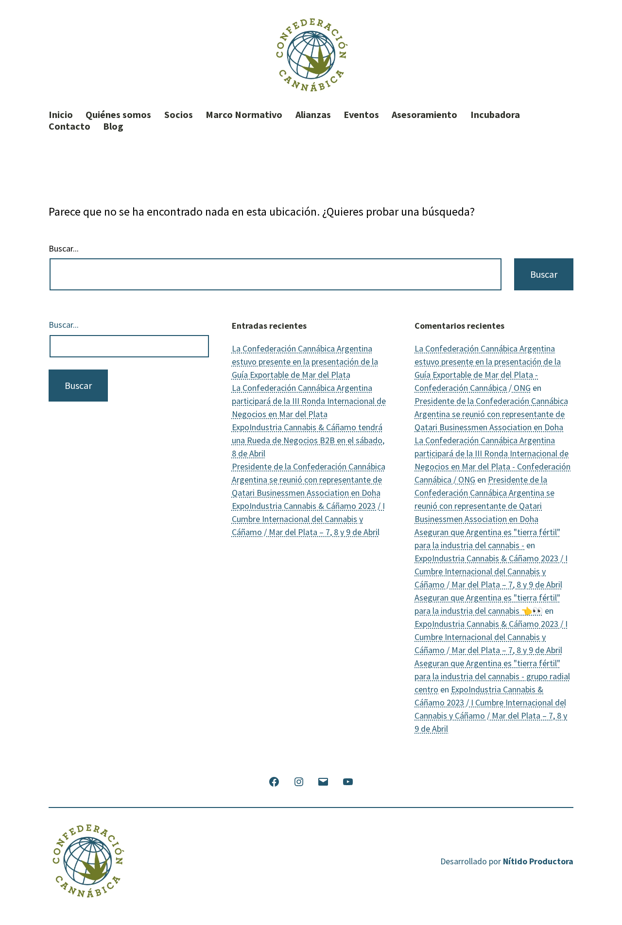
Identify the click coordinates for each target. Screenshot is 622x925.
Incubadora (495, 114)
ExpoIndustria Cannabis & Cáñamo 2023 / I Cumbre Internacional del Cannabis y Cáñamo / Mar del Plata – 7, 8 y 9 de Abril (308, 519)
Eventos (361, 114)
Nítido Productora (538, 861)
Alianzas (313, 114)
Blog (113, 126)
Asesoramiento (424, 114)
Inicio (61, 114)
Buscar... (64, 248)
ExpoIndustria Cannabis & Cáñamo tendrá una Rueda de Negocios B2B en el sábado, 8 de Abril (308, 440)
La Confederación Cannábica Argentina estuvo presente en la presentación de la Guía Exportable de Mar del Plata (305, 361)
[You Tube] (347, 780)
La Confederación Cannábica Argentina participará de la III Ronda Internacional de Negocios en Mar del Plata (309, 401)
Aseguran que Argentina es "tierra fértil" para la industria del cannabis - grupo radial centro (492, 676)
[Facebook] (274, 780)
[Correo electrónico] (323, 780)
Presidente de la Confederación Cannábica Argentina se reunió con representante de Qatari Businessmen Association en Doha (308, 479)
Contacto (69, 126)
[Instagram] (299, 780)
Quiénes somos (118, 114)
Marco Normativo (244, 114)
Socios (178, 114)
